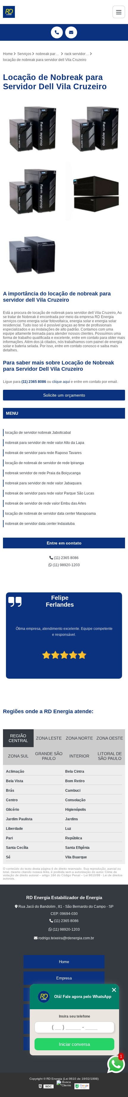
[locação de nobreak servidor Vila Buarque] (95, 128)
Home (64, 962)
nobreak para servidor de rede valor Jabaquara (43, 483)
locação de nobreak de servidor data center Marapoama (50, 513)
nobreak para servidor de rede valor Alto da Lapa (44, 443)
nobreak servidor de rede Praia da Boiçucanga (43, 473)
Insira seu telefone (74, 1016)
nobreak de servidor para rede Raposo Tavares (43, 453)
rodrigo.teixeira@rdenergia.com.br (66, 938)
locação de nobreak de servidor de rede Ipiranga (44, 463)
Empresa (64, 978)
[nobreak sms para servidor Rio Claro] (33, 253)
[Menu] (118, 12)
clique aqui (61, 382)
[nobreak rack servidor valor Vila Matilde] (95, 191)
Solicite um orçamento (64, 395)
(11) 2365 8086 (34, 382)
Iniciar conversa (74, 1044)
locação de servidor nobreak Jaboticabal (38, 433)
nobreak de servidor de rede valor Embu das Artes (45, 503)
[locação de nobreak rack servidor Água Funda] (33, 128)
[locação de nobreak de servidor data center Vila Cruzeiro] (33, 191)
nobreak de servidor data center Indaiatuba (40, 524)
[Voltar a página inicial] (9, 12)
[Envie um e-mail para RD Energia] (71, 32)
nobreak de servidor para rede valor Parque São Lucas (49, 493)
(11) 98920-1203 (66, 565)
